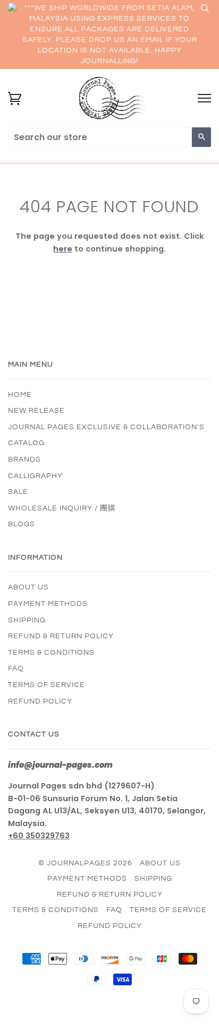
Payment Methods (48, 604)
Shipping (27, 620)
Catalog (26, 443)
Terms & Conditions (51, 652)
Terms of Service (46, 685)
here (62, 249)
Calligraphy (35, 476)
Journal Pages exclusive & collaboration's (106, 427)
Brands (24, 459)
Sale (18, 492)
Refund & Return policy (61, 636)
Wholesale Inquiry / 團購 (62, 508)
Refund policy (40, 701)
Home (20, 394)
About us (28, 587)
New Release (36, 410)
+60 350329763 (39, 835)
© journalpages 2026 (85, 863)
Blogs (21, 524)
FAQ (16, 668)
